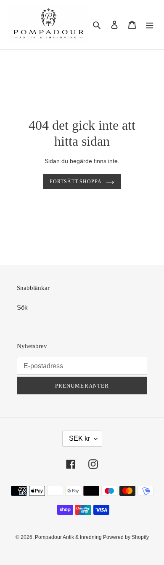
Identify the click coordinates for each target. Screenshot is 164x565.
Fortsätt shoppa (76, 182)
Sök (22, 307)
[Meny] (150, 25)
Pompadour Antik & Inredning (69, 537)
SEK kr (79, 438)
